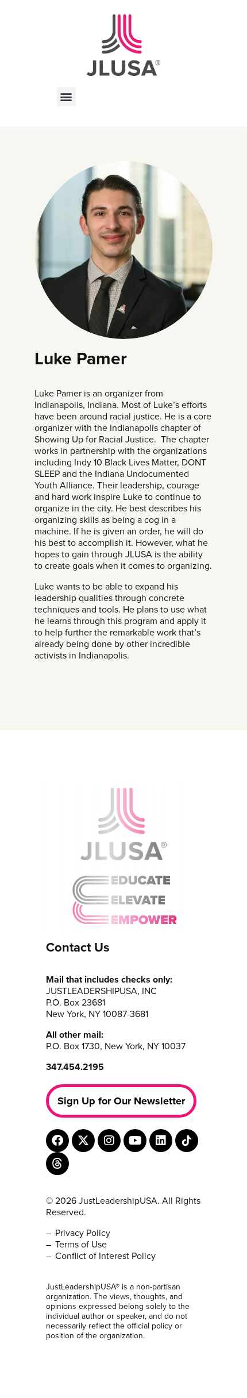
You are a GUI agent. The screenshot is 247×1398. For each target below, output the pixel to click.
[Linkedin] (160, 1140)
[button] (66, 96)
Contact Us (78, 947)
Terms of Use (81, 1244)
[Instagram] (109, 1140)
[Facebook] (57, 1140)
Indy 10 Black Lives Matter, (126, 462)
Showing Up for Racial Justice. (95, 439)
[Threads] (57, 1163)
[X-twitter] (83, 1140)
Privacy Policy (82, 1233)
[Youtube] (135, 1140)
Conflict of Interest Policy (105, 1256)
